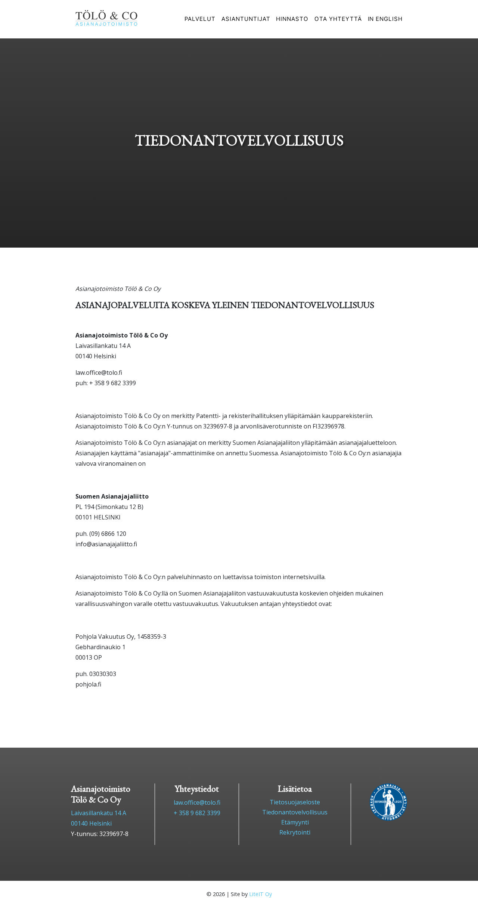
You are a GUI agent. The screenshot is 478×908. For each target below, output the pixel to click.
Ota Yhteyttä (337, 18)
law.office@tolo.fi (197, 802)
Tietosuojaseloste (295, 802)
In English (385, 18)
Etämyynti (295, 822)
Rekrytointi (294, 832)
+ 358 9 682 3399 (197, 813)
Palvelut (200, 18)
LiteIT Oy (260, 894)
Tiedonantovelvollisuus (295, 812)
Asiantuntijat (245, 18)
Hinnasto (292, 18)
